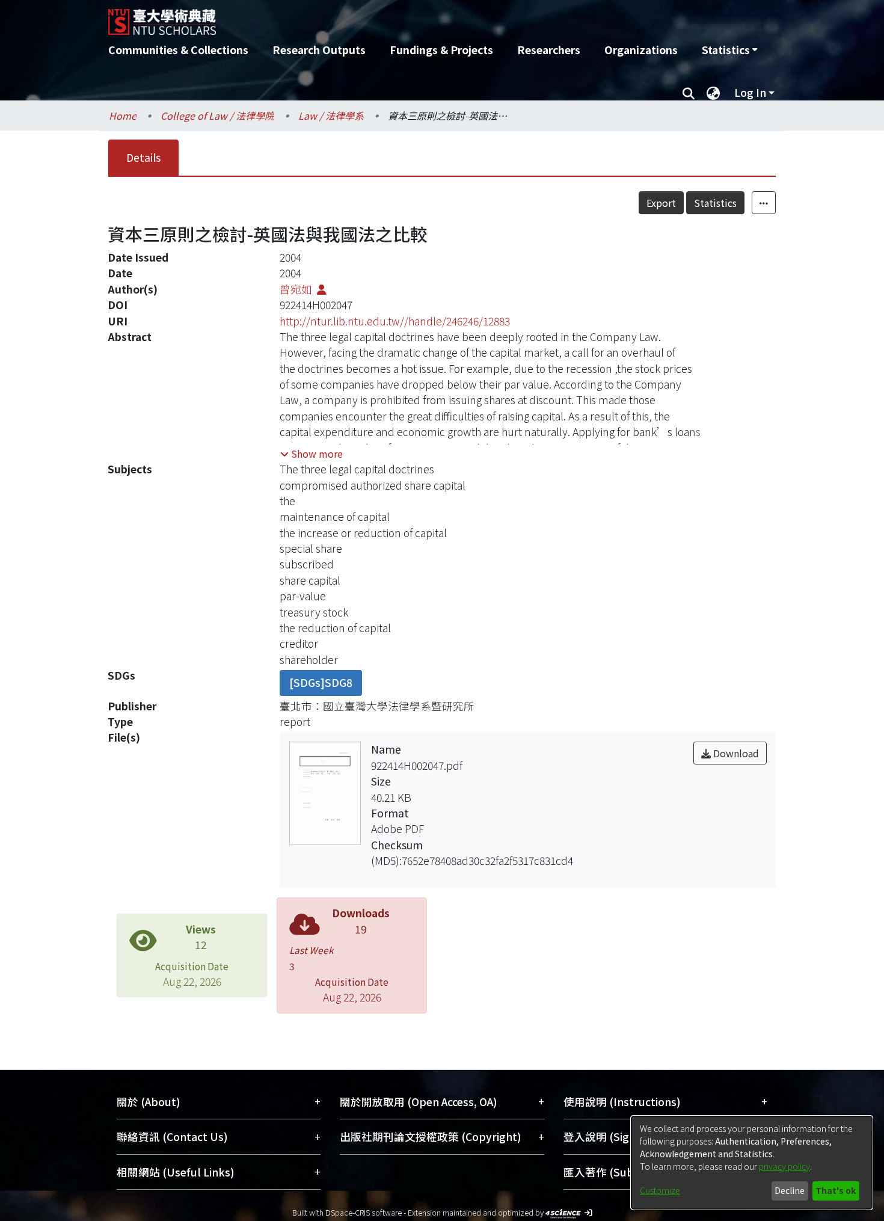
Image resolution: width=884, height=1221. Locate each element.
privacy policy (784, 1166)
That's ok (835, 1190)
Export (661, 202)
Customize (660, 1190)
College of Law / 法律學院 (217, 115)
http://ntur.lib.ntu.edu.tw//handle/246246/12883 (395, 320)
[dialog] (751, 1162)
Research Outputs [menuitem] (319, 49)
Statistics (715, 202)
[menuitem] (729, 50)
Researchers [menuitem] (548, 49)
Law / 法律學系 (331, 115)
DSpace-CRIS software (363, 1212)
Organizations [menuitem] (641, 49)
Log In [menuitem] (750, 92)
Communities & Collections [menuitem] (178, 49)
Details (143, 157)
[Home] (377, 17)
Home (123, 115)
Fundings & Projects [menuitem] (441, 49)
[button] (311, 453)
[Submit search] (688, 92)
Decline (790, 1190)
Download (735, 753)
